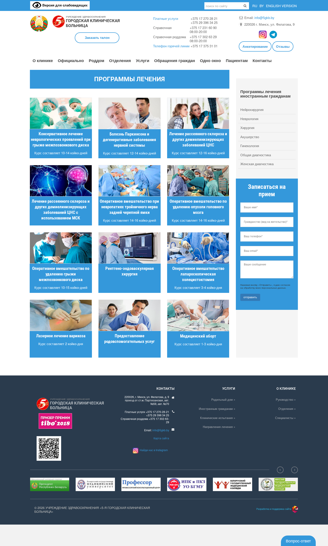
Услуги (142, 60)
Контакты (262, 60)
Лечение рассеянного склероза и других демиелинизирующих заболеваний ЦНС (198, 139)
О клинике (43, 60)
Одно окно (210, 60)
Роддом (96, 60)
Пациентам (237, 60)
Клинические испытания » (217, 418)
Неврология (249, 118)
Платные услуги (165, 18)
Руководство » (286, 399)
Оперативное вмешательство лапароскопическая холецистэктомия (198, 274)
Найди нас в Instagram (153, 450)
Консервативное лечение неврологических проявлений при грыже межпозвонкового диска (61, 139)
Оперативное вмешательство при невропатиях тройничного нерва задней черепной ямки (129, 207)
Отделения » (287, 408)
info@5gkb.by (264, 17)
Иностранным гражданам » (217, 408)
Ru (254, 5)
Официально (71, 60)
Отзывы (283, 46)
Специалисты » (285, 418)
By (261, 5)
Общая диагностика (255, 154)
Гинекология (249, 145)
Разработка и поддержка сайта (273, 509)
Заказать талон (97, 37)
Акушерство (249, 136)
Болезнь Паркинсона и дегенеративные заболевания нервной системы (129, 139)
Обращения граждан (174, 60)
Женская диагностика (257, 163)
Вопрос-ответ (298, 541)
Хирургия (247, 127)
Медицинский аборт (198, 336)
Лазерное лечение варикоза (60, 335)
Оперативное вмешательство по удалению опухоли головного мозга (198, 207)
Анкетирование (255, 46)
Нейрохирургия (252, 109)
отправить (250, 297)
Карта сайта (161, 438)
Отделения (120, 60)
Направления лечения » (219, 427)
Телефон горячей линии (171, 46)
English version (281, 5)
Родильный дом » (223, 399)
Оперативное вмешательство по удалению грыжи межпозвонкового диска (60, 274)
